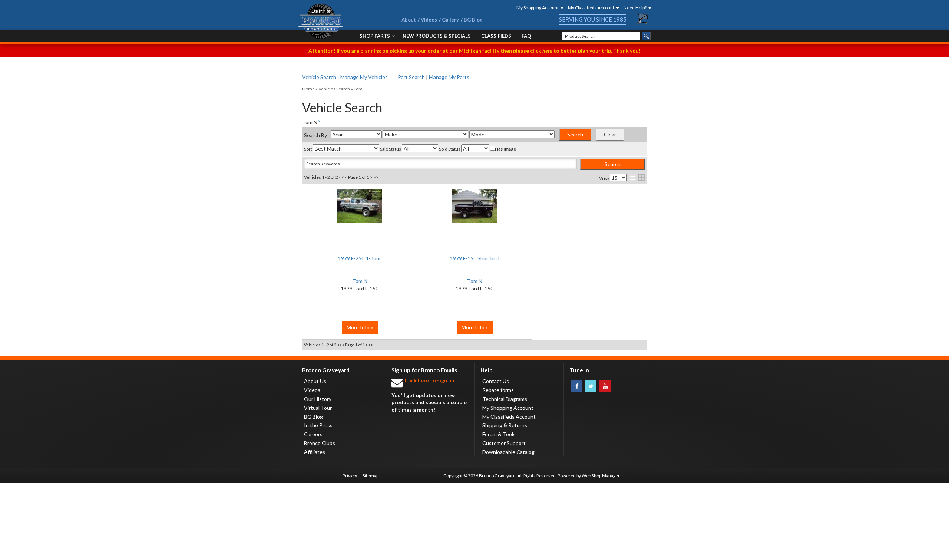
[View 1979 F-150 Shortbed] (474, 209)
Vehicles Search (334, 89)
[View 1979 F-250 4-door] (359, 209)
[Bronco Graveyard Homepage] (341, 21)
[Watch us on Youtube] (605, 386)
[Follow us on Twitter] (590, 386)
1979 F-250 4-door (359, 258)
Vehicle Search (319, 77)
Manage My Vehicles (364, 77)
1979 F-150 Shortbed (474, 258)
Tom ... (360, 89)
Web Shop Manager (600, 475)
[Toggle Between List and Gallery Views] (637, 177)
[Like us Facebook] (576, 386)
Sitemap (370, 475)
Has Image (505, 149)
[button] (537, 7)
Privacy (350, 475)
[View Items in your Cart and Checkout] (643, 18)
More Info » (360, 327)
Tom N (359, 281)
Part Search (411, 77)
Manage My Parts (449, 77)
